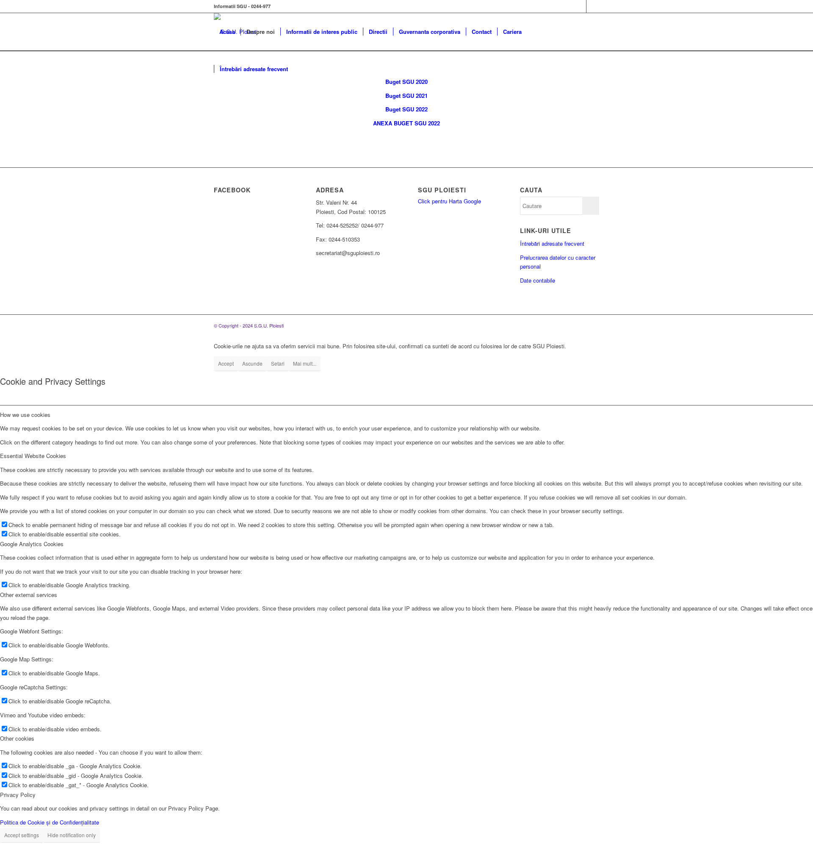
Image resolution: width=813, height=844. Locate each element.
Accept (226, 363)
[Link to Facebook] (580, 6)
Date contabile (537, 280)
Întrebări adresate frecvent (552, 243)
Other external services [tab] (28, 595)
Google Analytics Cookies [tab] (32, 544)
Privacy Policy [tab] (18, 795)
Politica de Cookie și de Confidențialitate (49, 822)
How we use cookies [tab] (25, 415)
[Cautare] (301, 69)
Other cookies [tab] (17, 738)
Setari (278, 363)
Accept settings (21, 834)
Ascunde (252, 363)
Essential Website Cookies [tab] (33, 456)
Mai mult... (304, 363)
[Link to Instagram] (592, 6)
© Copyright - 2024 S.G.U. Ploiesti (249, 325)
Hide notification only (71, 834)
